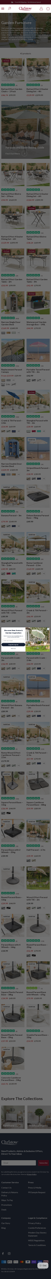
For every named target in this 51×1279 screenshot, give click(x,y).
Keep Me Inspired (13, 644)
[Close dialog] (48, 629)
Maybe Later (13, 648)
